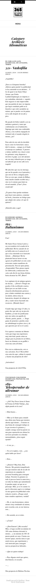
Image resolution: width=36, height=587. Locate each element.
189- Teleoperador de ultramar (17, 387)
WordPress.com (20, 582)
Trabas (8, 64)
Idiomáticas (10, 63)
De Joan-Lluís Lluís (13, 61)
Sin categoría (21, 63)
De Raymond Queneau (13, 217)
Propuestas (20, 379)
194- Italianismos (14, 225)
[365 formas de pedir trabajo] (18, 12)
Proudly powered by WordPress (15, 580)
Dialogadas (21, 377)
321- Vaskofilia (16, 68)
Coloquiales (10, 377)
